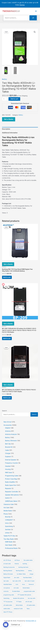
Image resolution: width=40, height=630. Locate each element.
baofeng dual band (23, 567)
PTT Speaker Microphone (24, 595)
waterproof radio (18, 608)
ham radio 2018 (17, 581)
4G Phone (17, 560)
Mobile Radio (26, 588)
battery (30, 570)
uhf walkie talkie (7, 605)
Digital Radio (6, 577)
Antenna (17, 563)
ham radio (6, 581)
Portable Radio (16, 591)
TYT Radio (19, 601)
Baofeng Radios (20, 570)
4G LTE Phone (7, 560)
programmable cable (29, 591)
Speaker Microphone (18, 598)
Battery (4, 79)
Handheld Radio (7, 584)
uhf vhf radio (28, 601)
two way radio (31, 598)
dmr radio (16, 577)
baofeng (25, 563)
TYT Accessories (7, 601)
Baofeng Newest (7, 570)
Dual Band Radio (27, 577)
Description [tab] (6, 129)
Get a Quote (8, 119)
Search (4, 411)
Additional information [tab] (10, 133)
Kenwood (31, 584)
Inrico (23, 584)
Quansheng (6, 598)
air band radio (7, 563)
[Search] (33, 17)
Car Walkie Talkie (21, 574)
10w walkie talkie (28, 560)
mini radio (16, 588)
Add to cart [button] (7, 277)
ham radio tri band (29, 581)
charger (31, 574)
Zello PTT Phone (7, 612)
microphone (6, 588)
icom (17, 584)
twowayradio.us (31, 621)
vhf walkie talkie (31, 605)
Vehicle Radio (19, 605)
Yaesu (28, 608)
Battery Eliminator (8, 574)
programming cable (8, 595)
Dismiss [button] (22, 5)
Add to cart (14, 99)
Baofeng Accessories (9, 567)
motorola (5, 591)
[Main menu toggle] (36, 11)
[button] (35, 32)
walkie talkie (6, 608)
